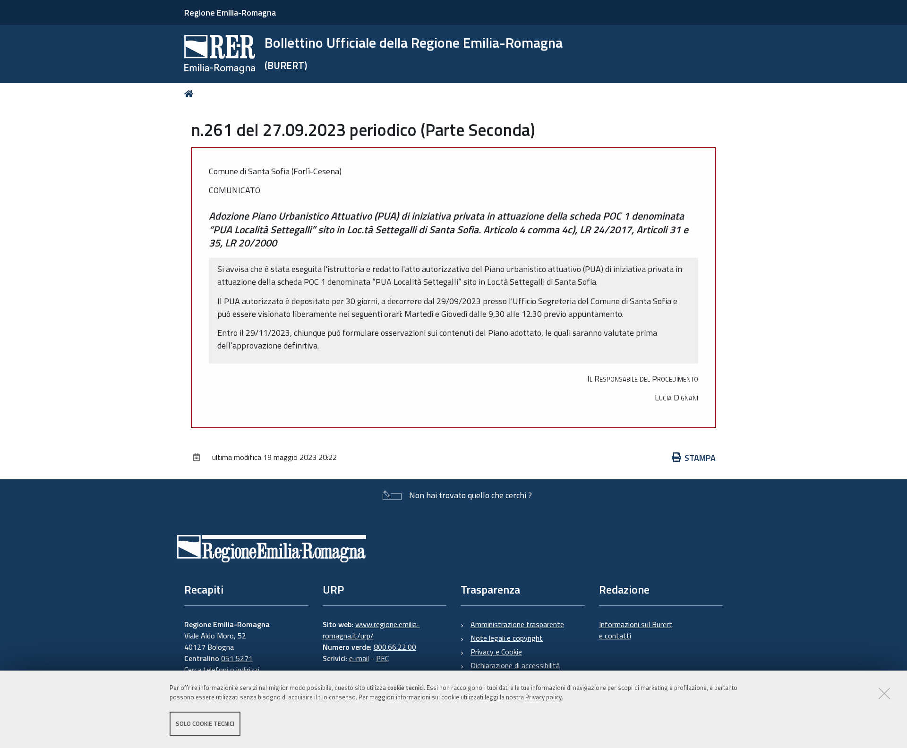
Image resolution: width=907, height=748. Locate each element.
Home (190, 94)
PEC (382, 658)
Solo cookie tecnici (205, 723)
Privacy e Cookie (496, 651)
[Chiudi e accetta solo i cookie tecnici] (884, 693)
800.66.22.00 (395, 647)
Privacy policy (543, 697)
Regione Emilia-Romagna (230, 12)
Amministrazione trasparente (517, 624)
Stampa (700, 457)
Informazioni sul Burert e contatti (635, 630)
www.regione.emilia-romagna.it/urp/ (371, 630)
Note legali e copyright (507, 638)
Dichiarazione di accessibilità (515, 665)
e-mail (359, 658)
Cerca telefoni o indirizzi (221, 669)
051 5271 (237, 658)
